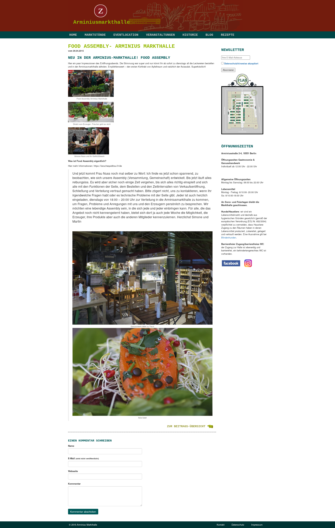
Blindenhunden (228, 237)
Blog (209, 35)
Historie (190, 35)
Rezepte (227, 35)
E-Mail (83, 458)
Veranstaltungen (160, 35)
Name (71, 445)
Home (73, 35)
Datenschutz (238, 524)
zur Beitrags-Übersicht (187, 426)
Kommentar (74, 483)
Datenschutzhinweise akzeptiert (241, 63)
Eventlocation (125, 35)
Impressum (257, 524)
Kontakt (221, 524)
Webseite (73, 471)
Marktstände (95, 35)
